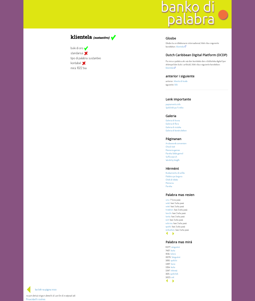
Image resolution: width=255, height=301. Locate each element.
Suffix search (171, 156)
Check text (170, 146)
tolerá (173, 253)
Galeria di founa (173, 120)
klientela (180, 46)
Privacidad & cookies (35, 299)
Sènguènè (176, 256)
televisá (174, 270)
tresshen (169, 209)
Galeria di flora (172, 123)
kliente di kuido (181, 81)
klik (176, 84)
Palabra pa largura (174, 176)
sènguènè (175, 246)
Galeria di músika (173, 127)
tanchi (168, 213)
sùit (167, 219)
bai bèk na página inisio (46, 289)
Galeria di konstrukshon (176, 130)
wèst (168, 202)
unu (167, 199)
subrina (169, 223)
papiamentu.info (173, 104)
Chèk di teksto (172, 179)
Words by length (173, 159)
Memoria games (173, 150)
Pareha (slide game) (174, 153)
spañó (168, 226)
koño (173, 250)
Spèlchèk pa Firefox (174, 107)
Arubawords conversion (176, 143)
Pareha (169, 186)
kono (173, 263)
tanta (168, 216)
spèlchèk (174, 273)
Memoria (170, 182)
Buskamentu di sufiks (175, 172)
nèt (172, 277)
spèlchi (174, 260)
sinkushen (170, 229)
